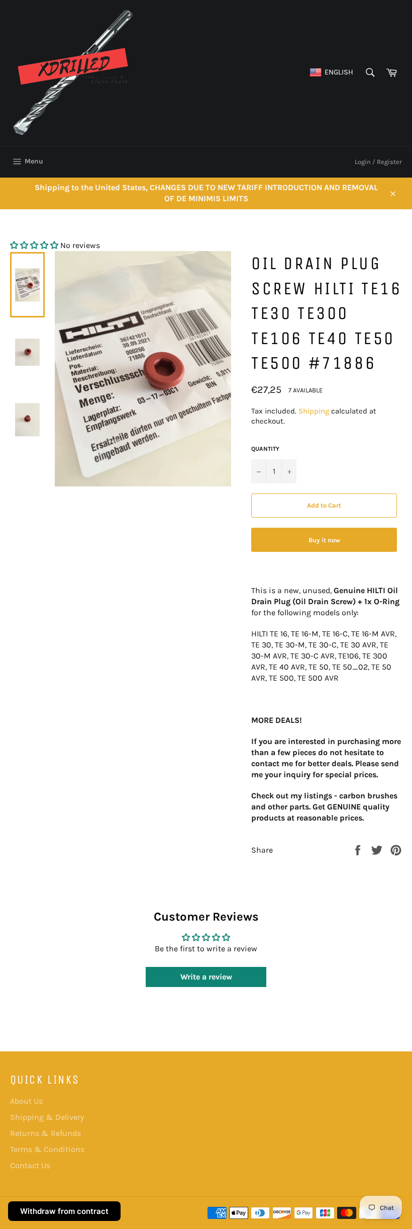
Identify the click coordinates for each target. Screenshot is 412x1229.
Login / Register (378, 162)
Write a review (206, 976)
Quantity (265, 448)
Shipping (313, 411)
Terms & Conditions (47, 1149)
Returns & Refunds (45, 1133)
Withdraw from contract (64, 1211)
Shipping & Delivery (47, 1117)
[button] (34, 245)
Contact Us (30, 1165)
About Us (26, 1101)
